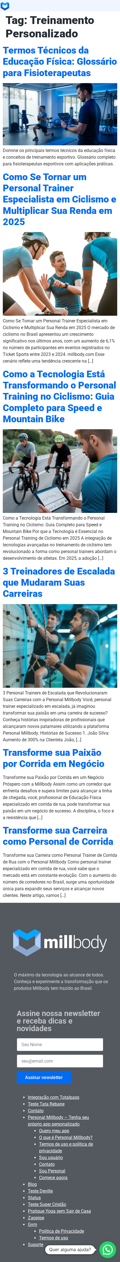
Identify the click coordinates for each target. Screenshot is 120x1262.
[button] (107, 1249)
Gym (32, 1224)
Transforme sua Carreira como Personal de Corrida (58, 836)
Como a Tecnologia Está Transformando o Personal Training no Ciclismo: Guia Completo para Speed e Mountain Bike (59, 396)
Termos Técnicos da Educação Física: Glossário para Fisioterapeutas (60, 61)
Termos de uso (53, 1238)
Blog (32, 1184)
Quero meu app (54, 1130)
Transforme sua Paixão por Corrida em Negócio (53, 758)
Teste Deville (40, 1191)
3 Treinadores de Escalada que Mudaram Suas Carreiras (59, 582)
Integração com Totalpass (53, 1097)
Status (34, 1197)
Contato (36, 1110)
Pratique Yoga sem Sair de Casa (59, 1211)
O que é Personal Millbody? (66, 1137)
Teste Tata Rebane (46, 1104)
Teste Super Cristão (47, 1204)
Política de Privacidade (61, 1231)
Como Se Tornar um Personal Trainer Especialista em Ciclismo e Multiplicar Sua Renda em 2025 (59, 199)
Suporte (35, 1244)
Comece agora (53, 1177)
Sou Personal (52, 1171)
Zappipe (36, 1217)
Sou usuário (51, 1157)
